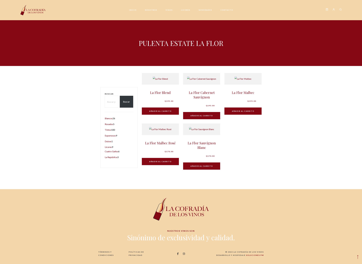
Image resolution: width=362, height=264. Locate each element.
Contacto (226, 10)
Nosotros (151, 10)
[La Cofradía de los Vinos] (33, 10)
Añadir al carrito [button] (160, 111)
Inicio (132, 10)
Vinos (169, 10)
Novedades (205, 10)
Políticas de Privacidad (136, 253)
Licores (185, 10)
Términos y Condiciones (106, 253)
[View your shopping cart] (327, 10)
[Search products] (339, 10)
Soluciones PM (255, 255)
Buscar (109, 94)
